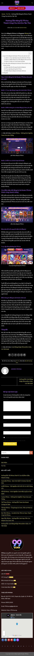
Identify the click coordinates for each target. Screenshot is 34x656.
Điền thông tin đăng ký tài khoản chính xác (16, 70)
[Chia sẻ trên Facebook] (12, 354)
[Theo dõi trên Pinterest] (8, 639)
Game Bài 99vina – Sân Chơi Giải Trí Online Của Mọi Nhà (16, 482)
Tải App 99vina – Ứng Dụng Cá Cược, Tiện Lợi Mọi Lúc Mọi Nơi (16, 509)
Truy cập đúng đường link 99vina (14, 69)
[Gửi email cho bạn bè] (18, 354)
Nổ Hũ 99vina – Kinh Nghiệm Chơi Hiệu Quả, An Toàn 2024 (16, 492)
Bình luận (6, 399)
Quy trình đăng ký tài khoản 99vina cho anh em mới (16, 56)
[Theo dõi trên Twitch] (17, 639)
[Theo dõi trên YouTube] (11, 639)
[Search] (32, 3)
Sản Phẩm (4, 462)
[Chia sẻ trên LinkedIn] (24, 354)
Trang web (6, 429)
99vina (26, 33)
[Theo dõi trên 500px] (14, 639)
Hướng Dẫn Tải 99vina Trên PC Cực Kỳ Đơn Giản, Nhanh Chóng (15, 476)
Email (5, 422)
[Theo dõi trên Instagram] (5, 639)
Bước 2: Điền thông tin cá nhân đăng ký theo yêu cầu (18, 59)
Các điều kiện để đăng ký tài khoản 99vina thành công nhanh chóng (17, 64)
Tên (4, 414)
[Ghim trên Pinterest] (21, 354)
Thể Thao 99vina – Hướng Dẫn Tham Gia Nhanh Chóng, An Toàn (15, 503)
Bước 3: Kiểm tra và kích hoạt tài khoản (15, 61)
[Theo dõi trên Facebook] (2, 639)
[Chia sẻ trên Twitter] (15, 354)
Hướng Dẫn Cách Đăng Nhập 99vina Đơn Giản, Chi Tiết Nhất (26, 381)
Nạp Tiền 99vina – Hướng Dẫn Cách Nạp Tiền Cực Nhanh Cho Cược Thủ (15, 519)
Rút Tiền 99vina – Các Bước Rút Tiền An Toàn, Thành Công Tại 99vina (16, 514)
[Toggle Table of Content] (29, 53)
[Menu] (2, 3)
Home (3, 14)
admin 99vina (23, 27)
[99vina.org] (17, 3)
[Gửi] (31, 452)
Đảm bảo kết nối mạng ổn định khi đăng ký (16, 67)
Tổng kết (5, 72)
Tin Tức (18, 360)
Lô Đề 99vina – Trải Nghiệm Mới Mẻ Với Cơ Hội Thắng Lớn (17, 487)
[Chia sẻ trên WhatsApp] (9, 354)
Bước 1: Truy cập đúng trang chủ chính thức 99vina (18, 57)
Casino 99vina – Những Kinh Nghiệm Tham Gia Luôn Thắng (16, 498)
